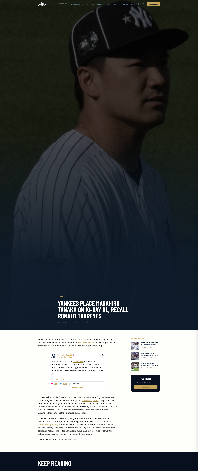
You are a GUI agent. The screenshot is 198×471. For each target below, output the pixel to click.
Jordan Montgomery (48, 424)
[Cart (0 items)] (143, 4)
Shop (133, 4)
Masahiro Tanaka (86, 342)
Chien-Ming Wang (90, 400)
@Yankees (78, 361)
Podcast (124, 4)
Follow (70, 357)
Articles (63, 4)
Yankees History (77, 4)
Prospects (113, 4)
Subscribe (153, 4)
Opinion (62, 296)
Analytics (101, 4)
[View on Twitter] (103, 356)
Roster (90, 4)
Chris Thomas (62, 322)
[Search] (139, 4)
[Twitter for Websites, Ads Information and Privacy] (103, 379)
